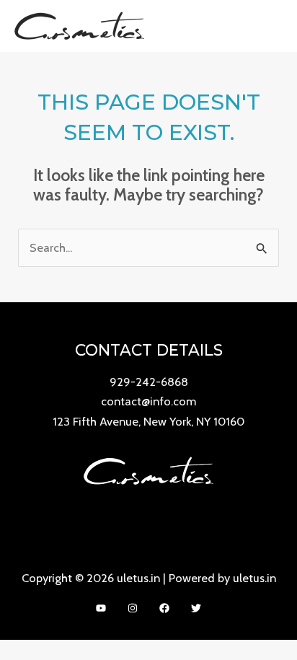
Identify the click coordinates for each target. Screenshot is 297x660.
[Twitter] (196, 608)
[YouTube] (101, 608)
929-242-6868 (149, 381)
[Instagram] (133, 608)
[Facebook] (164, 608)
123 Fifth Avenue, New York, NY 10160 (148, 421)
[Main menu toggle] (267, 25)
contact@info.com (148, 401)
